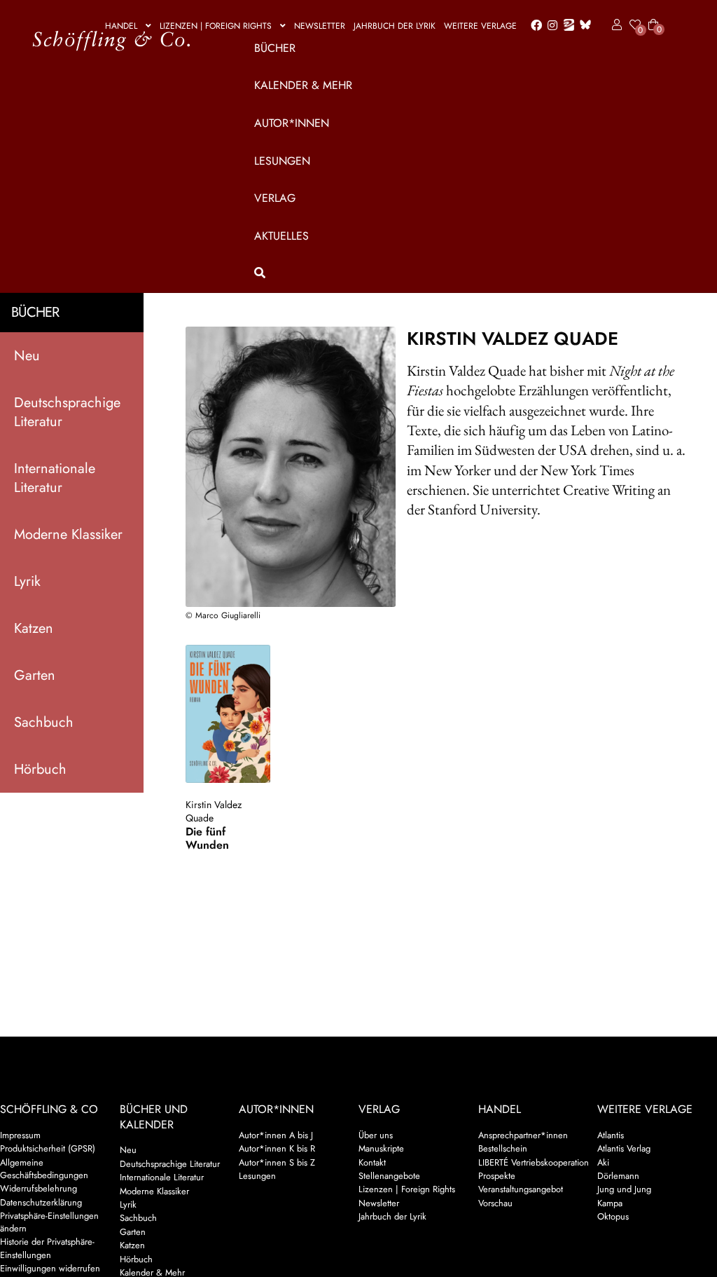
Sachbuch (44, 722)
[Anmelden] (614, 25)
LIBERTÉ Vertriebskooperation (533, 1162)
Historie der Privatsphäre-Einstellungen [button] (47, 1248)
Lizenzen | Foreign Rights (216, 26)
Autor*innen (291, 123)
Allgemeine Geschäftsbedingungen (44, 1169)
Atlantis (610, 1135)
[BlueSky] (582, 26)
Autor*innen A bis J (276, 1135)
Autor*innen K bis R (277, 1148)
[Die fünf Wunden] (228, 714)
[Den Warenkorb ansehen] (653, 16)
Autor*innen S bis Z (277, 1162)
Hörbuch (40, 769)
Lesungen (282, 161)
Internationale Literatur (54, 478)
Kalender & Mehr (303, 85)
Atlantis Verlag (623, 1148)
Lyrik (27, 581)
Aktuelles (281, 236)
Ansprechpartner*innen (523, 1135)
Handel (121, 26)
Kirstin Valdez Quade (214, 811)
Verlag (274, 198)
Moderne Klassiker (68, 534)
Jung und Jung (624, 1189)
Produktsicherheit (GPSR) (47, 1148)
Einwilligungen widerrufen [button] (50, 1268)
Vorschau (495, 1203)
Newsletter (319, 26)
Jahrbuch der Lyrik (395, 26)
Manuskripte (381, 1148)
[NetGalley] (566, 26)
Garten (34, 675)
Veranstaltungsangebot (520, 1189)
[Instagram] (550, 26)
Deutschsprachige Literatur (67, 412)
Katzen (33, 628)
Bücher (274, 48)
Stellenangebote (389, 1175)
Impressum (20, 1135)
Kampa (609, 1203)
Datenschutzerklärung (41, 1202)
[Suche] (454, 273)
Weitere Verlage (480, 26)
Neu (27, 356)
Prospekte (496, 1175)
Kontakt (372, 1162)
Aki (603, 1162)
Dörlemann (618, 1175)
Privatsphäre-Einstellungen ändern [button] (49, 1222)
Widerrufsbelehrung (38, 1188)
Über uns (375, 1135)
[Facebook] (533, 26)
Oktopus (613, 1216)
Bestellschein (502, 1148)
